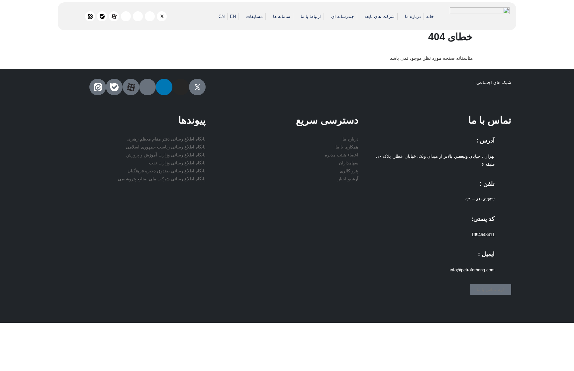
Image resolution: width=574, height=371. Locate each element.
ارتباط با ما (311, 16)
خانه (430, 16)
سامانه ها (281, 16)
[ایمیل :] (503, 257)
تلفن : (487, 183)
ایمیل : (486, 254)
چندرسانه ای (342, 16)
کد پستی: (483, 219)
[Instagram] (150, 16)
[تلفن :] (503, 186)
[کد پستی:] (503, 222)
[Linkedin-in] (138, 16)
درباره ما (413, 16)
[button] (76, 18)
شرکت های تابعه (379, 16)
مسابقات (254, 16)
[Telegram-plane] (126, 16)
